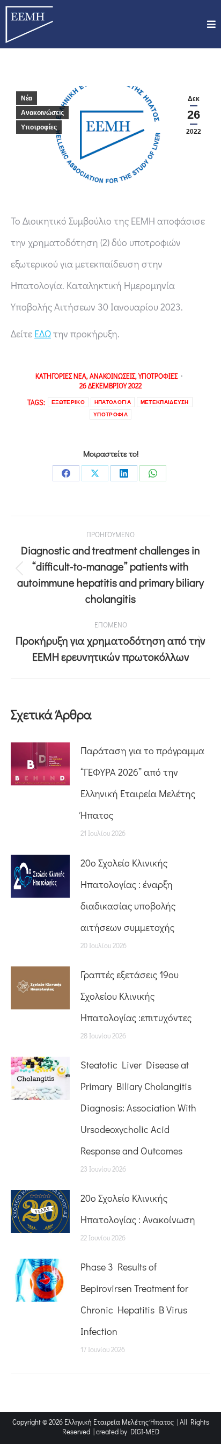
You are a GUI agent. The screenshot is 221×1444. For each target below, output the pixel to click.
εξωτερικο (68, 402)
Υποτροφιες (158, 375)
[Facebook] (66, 473)
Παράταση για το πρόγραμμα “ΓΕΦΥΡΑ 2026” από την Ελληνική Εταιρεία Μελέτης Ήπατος (142, 782)
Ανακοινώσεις (42, 113)
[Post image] (40, 763)
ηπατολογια (112, 402)
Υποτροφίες (39, 127)
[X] (95, 473)
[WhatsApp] (152, 473)
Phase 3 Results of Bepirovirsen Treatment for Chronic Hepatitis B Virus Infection (134, 1299)
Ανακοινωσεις (112, 375)
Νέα (26, 98)
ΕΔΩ (42, 333)
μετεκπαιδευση (165, 402)
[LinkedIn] (123, 473)
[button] (211, 24)
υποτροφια (110, 414)
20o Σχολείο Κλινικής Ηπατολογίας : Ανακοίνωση (137, 1209)
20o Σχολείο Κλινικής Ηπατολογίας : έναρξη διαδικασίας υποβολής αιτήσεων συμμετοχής (127, 895)
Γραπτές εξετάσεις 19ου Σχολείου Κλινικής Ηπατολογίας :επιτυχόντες (135, 996)
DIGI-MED (144, 1431)
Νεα (79, 375)
